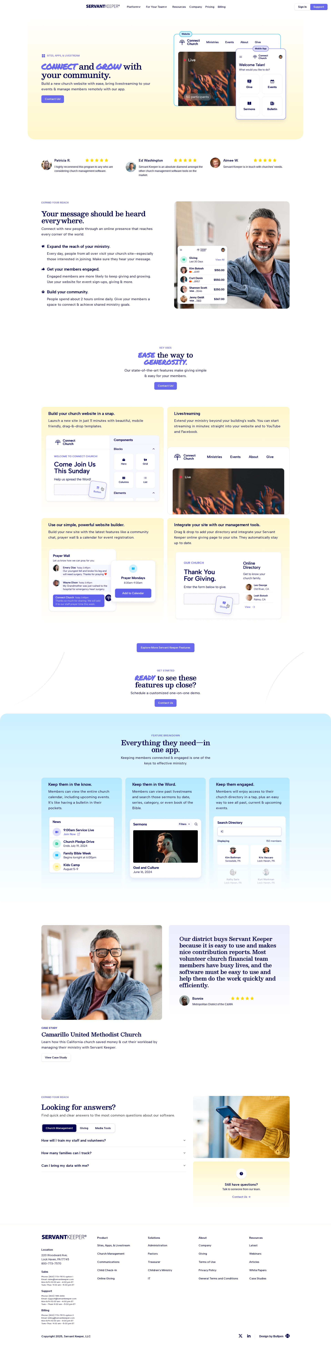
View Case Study (56, 1057)
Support (318, 6)
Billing (221, 6)
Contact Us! (53, 99)
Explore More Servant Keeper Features (165, 647)
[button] (134, 7)
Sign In (302, 6)
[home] (103, 6)
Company (195, 6)
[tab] (59, 1128)
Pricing (209, 6)
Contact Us (165, 702)
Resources (179, 6)
